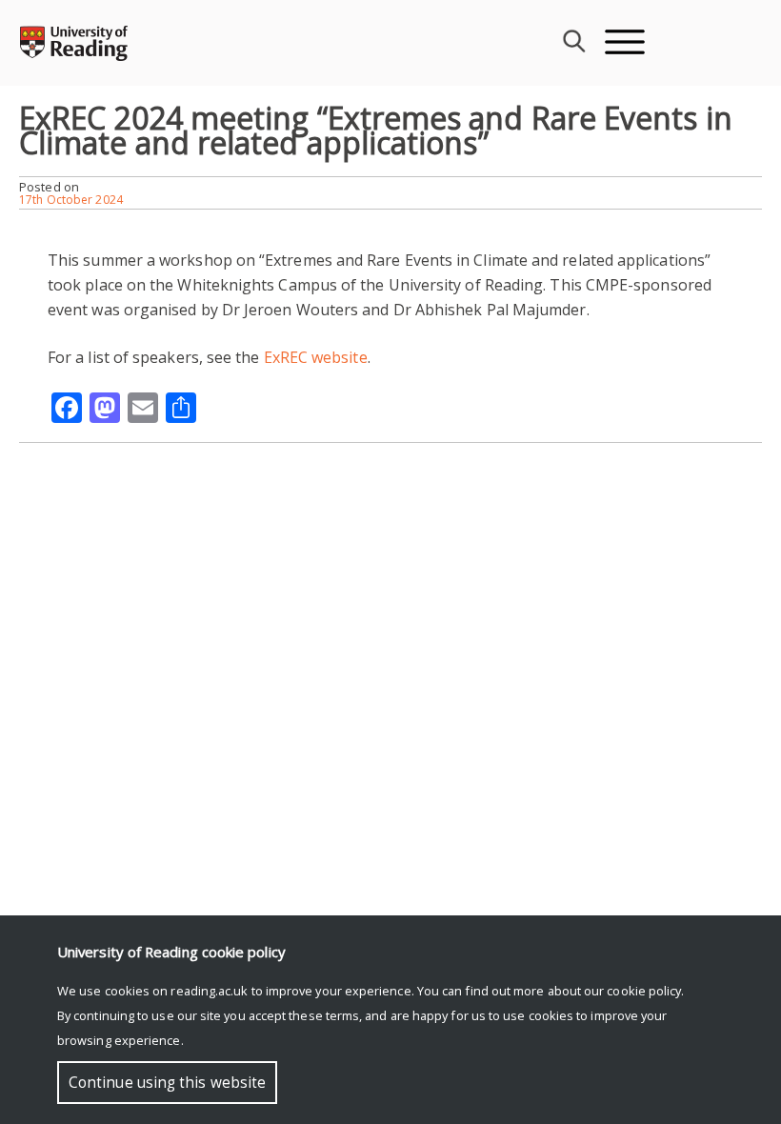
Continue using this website (167, 1083)
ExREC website (316, 357)
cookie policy (644, 990)
